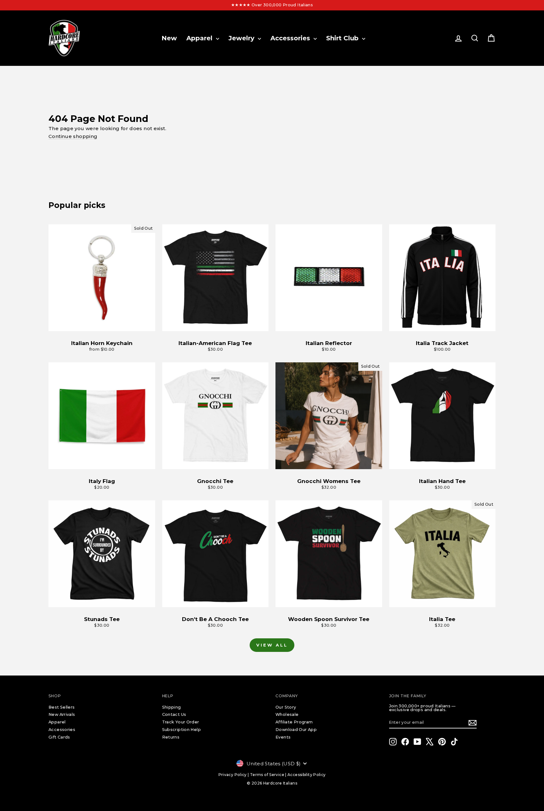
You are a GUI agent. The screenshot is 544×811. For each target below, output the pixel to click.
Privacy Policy (232, 774)
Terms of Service (267, 774)
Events (283, 737)
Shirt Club (343, 38)
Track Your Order (180, 722)
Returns (171, 737)
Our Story (285, 707)
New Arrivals (61, 714)
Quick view (101, 324)
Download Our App (296, 729)
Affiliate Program (294, 722)
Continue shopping (72, 136)
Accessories (291, 38)
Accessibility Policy (306, 774)
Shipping (171, 707)
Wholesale (286, 714)
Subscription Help (181, 729)
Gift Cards (59, 737)
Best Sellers (61, 707)
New (169, 38)
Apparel (200, 38)
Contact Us (174, 714)
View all (271, 644)
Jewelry (242, 38)
